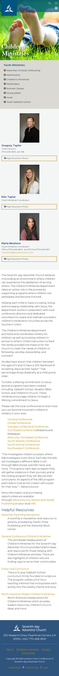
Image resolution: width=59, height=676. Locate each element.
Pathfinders (13, 84)
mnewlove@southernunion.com (17, 252)
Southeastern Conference (23, 448)
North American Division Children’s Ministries (28, 594)
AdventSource (21, 500)
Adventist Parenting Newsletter (21, 514)
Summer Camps (15, 88)
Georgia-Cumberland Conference (28, 426)
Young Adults (13, 93)
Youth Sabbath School (18, 102)
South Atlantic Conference (24, 441)
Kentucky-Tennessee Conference (28, 437)
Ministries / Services (27, 649)
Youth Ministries (14, 65)
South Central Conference (24, 444)
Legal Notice (15, 667)
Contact (46, 649)
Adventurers (13, 75)
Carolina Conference (20, 419)
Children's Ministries (17, 79)
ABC (33, 503)
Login (45, 667)
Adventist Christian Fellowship (23, 70)
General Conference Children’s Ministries (26, 536)
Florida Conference (19, 423)
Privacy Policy (32, 667)
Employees (28, 653)
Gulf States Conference (22, 430)
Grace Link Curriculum (15, 569)
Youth (9, 97)
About (10, 649)
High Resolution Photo (17, 158)
